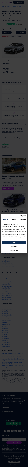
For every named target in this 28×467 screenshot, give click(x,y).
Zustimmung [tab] (5, 219)
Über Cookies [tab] (23, 219)
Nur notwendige (14, 250)
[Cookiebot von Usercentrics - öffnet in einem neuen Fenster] (20, 216)
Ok (14, 242)
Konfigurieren (13, 246)
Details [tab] (14, 219)
